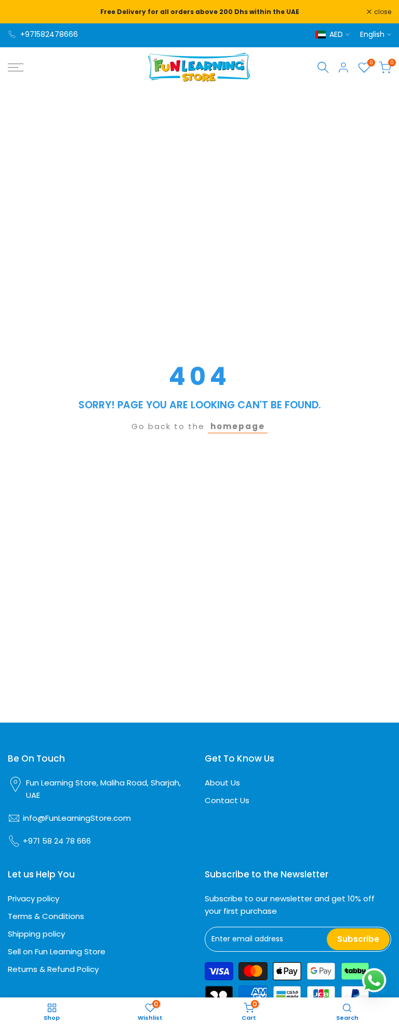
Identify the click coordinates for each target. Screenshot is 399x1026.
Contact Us (227, 800)
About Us (222, 782)
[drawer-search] (323, 67)
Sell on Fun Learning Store (56, 951)
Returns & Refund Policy (53, 969)
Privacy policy (33, 898)
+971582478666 (49, 34)
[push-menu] (15, 67)
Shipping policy (36, 933)
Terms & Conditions (46, 916)
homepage (237, 426)
